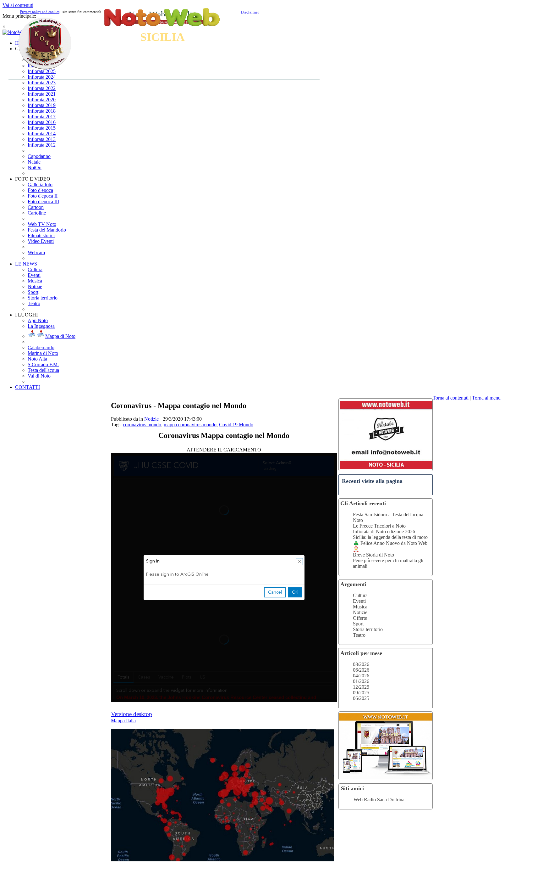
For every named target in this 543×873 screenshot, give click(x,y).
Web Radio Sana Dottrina (379, 799)
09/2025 (361, 692)
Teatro (359, 635)
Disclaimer (250, 12)
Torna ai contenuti (451, 397)
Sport (358, 623)
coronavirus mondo (142, 424)
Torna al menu (486, 397)
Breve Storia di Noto (373, 554)
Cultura (360, 595)
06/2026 (361, 670)
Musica (360, 606)
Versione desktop (131, 714)
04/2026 (361, 675)
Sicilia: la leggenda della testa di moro (390, 537)
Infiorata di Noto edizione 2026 (384, 531)
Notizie (360, 612)
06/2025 (361, 698)
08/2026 (361, 664)
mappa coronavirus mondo (190, 424)
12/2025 (361, 687)
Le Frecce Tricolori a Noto (379, 526)
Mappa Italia (123, 720)
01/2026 (361, 681)
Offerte (360, 618)
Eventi (359, 601)
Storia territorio (368, 629)
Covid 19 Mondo (236, 424)
